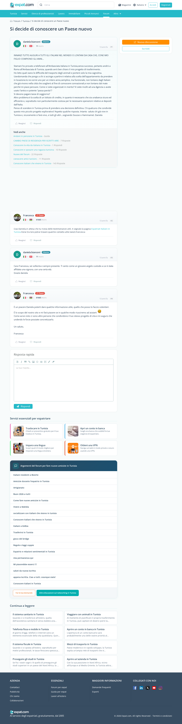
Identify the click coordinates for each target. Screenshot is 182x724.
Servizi (24, 13)
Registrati (165, 5)
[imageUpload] (33, 361)
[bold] (17, 361)
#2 (111, 220)
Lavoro (61, 13)
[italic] (21, 361)
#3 (111, 257)
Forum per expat (59, 687)
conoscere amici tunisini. (25, 158)
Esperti (95, 691)
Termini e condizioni (162, 716)
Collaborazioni (17, 700)
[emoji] (37, 361)
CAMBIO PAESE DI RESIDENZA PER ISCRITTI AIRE (36, 140)
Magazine (126, 5)
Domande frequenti (101, 687)
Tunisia (13, 13)
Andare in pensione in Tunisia (28, 136)
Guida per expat (58, 691)
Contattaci (15, 687)
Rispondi (37, 123)
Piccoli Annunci (91, 13)
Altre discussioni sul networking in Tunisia (57, 593)
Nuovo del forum (22, 154)
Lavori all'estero (58, 696)
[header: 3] (45, 361)
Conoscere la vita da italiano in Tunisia (32, 145)
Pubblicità (14, 691)
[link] (29, 361)
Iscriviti (146, 48)
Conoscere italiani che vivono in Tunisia (32, 163)
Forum (106, 13)
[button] (49, 361)
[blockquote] (25, 361)
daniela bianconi (31, 42)
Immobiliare (74, 13)
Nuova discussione (147, 42)
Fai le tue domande (24, 593)
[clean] (53, 361)
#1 (111, 47)
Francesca (28, 215)
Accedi (153, 5)
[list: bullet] (41, 361)
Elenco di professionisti (43, 13)
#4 (111, 298)
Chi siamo (14, 696)
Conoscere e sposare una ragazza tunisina (34, 149)
